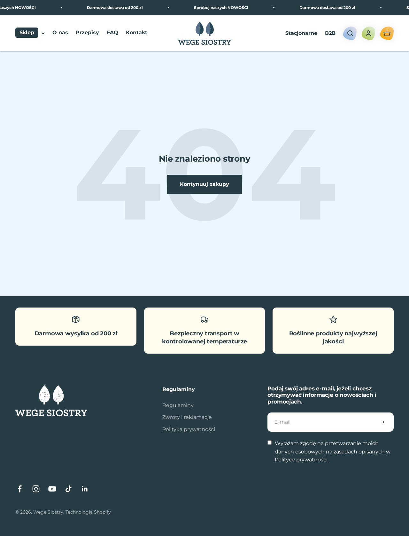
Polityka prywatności (188, 429)
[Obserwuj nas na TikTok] (68, 488)
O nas (60, 33)
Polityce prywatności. (301, 460)
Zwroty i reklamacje (187, 417)
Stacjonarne (301, 33)
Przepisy (87, 33)
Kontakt (136, 33)
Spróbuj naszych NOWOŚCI (217, 7)
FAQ (112, 33)
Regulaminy (178, 405)
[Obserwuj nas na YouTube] (52, 488)
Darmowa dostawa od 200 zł (111, 7)
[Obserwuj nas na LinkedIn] (85, 488)
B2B (330, 33)
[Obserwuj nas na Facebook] (19, 488)
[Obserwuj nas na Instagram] (36, 488)
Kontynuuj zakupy (204, 184)
